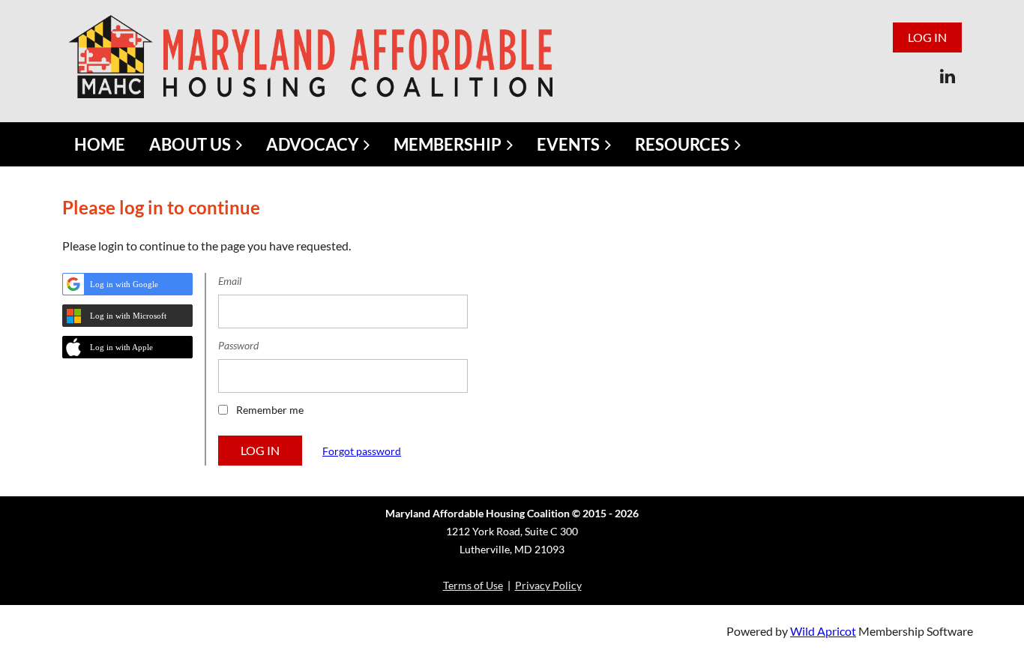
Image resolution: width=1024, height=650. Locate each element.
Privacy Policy (548, 585)
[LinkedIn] (947, 76)
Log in (927, 37)
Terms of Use (473, 585)
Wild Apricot (823, 631)
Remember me (270, 409)
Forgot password (361, 451)
